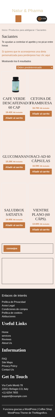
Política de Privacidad (14, 302)
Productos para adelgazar (22, 30)
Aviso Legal (8, 305)
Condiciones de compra (15, 309)
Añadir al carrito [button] (14, 118)
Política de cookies (12, 313)
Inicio (4, 30)
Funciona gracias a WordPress (20, 409)
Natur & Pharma (27, 10)
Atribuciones (8, 316)
